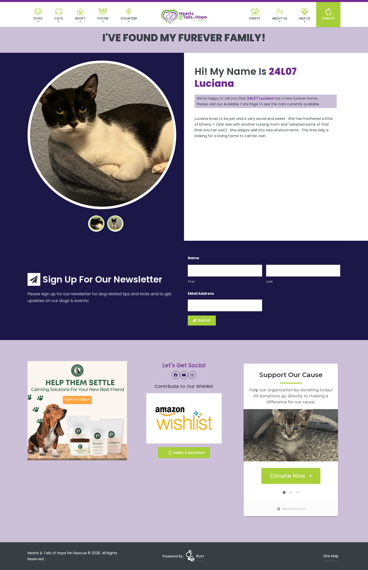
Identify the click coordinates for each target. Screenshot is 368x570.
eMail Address (201, 293)
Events (254, 18)
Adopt (80, 18)
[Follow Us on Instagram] (192, 375)
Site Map (330, 555)
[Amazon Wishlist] (184, 418)
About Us (279, 18)
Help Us (304, 18)
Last (269, 281)
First (191, 281)
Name (193, 258)
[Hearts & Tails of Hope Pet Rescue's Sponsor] (77, 410)
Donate (328, 18)
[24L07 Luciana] (102, 135)
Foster (102, 18)
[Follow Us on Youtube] (184, 375)
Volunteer (128, 18)
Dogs (38, 18)
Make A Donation (189, 452)
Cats (59, 18)
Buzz (200, 555)
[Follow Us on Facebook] (176, 375)
